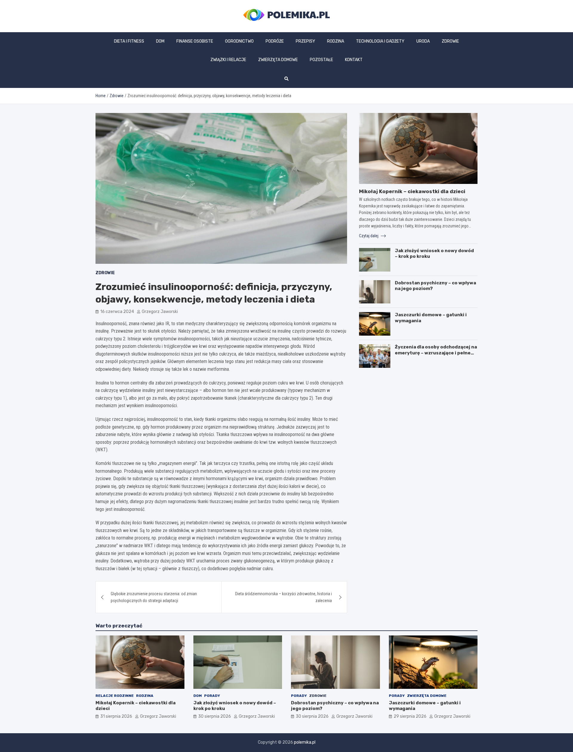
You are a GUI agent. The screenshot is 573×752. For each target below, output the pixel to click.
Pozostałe (321, 59)
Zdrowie (450, 41)
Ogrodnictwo (239, 41)
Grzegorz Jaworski (160, 311)
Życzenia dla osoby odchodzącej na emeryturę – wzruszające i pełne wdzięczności (436, 352)
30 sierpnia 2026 (214, 716)
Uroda (423, 41)
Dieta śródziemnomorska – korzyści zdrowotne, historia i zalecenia (283, 597)
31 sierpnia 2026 (116, 716)
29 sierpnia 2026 (410, 716)
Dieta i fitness (129, 41)
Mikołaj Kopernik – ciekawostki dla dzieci (412, 191)
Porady (212, 696)
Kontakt (354, 59)
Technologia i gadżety (380, 41)
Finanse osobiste (194, 41)
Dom (160, 41)
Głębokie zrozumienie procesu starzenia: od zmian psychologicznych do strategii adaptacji (154, 597)
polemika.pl (304, 742)
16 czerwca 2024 (117, 311)
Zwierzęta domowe (278, 59)
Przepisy (305, 41)
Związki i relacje (228, 59)
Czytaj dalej (369, 235)
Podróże (275, 41)
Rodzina (335, 41)
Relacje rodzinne (115, 696)
